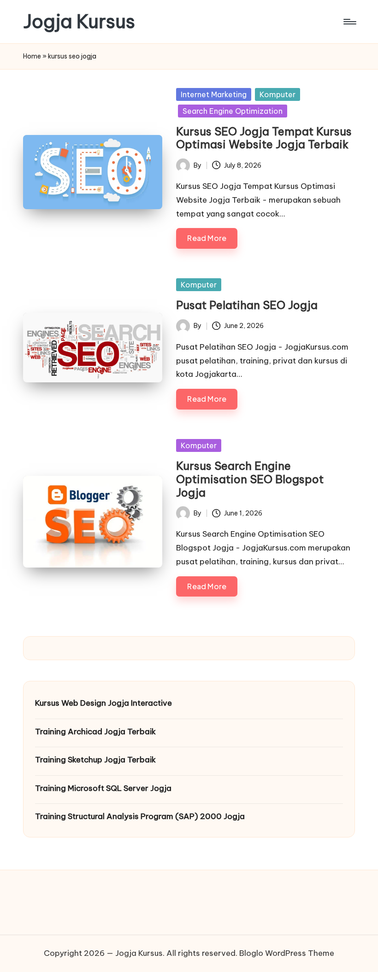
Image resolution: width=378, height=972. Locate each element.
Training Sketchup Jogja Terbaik (95, 760)
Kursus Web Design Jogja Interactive (103, 703)
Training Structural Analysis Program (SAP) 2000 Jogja (140, 816)
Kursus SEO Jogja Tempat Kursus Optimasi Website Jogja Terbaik (264, 138)
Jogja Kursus (79, 22)
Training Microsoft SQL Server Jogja (103, 788)
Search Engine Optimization (233, 111)
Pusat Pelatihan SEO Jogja (247, 305)
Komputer (277, 94)
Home (32, 56)
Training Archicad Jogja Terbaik (95, 731)
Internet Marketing (214, 94)
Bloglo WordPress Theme (286, 953)
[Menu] (349, 21)
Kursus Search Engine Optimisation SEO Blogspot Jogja (250, 479)
